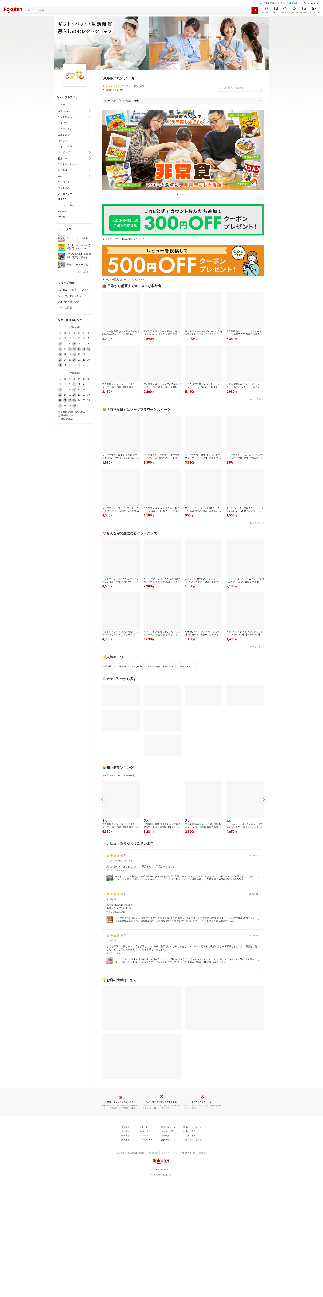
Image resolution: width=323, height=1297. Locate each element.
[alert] (183, 100)
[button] (311, 3)
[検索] (255, 10)
